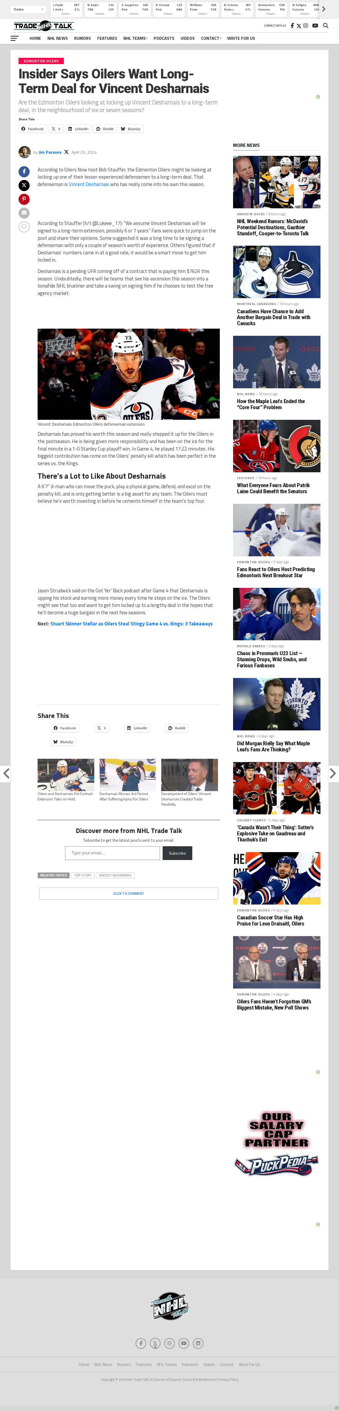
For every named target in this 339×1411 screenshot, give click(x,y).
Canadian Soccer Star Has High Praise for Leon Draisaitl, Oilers (270, 921)
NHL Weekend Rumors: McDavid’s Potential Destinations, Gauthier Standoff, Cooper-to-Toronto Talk (273, 227)
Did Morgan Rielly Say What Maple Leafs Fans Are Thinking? (273, 746)
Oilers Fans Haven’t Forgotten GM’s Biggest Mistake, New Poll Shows (274, 1005)
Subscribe (177, 853)
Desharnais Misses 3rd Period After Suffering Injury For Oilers (124, 796)
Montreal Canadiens (256, 303)
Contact (210, 38)
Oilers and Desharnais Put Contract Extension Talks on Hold (65, 796)
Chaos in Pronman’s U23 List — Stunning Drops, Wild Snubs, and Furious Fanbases (271, 659)
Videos (188, 38)
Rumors (82, 38)
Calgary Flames (251, 820)
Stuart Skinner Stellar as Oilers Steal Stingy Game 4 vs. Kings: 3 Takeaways (131, 623)
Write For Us (241, 38)
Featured (246, 477)
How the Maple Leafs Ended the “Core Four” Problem (271, 404)
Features (107, 38)
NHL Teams (134, 38)
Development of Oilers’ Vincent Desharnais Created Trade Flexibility (186, 799)
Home (35, 38)
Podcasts (164, 38)
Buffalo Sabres (251, 646)
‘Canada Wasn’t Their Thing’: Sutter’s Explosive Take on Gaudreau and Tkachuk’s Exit (275, 833)
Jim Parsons (50, 152)
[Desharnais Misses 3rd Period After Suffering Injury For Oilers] (128, 775)
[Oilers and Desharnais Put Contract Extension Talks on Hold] (66, 775)
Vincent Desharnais (89, 184)
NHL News (57, 38)
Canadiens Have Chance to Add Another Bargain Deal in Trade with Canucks (273, 317)
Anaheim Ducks (251, 214)
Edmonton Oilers (253, 562)
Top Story (83, 875)
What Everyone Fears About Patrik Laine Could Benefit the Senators (273, 488)
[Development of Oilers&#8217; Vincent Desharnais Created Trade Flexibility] (189, 775)
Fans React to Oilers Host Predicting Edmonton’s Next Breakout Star (276, 572)
